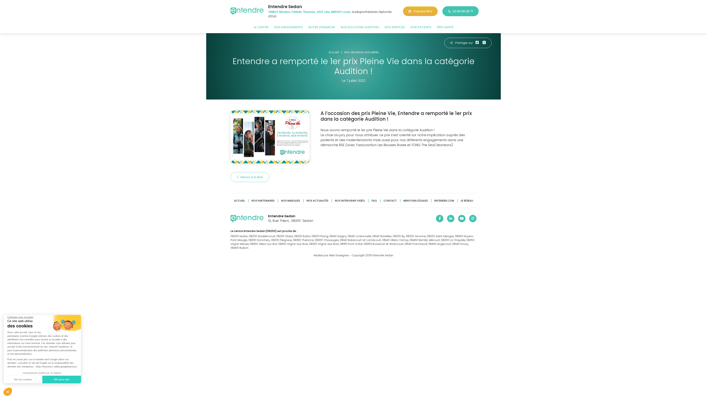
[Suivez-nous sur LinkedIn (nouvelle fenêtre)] (450, 218)
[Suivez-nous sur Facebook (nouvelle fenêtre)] (439, 218)
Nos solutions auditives (360, 27)
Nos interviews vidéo (350, 200)
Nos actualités (317, 200)
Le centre (261, 27)
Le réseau (467, 200)
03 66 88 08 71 (463, 11)
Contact (390, 200)
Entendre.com (444, 200)
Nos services (395, 27)
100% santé (445, 27)
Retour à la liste (251, 177)
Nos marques (290, 200)
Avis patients (420, 27)
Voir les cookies (23, 379)
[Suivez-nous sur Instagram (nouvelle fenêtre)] (472, 218)
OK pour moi (62, 379)
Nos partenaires (263, 200)
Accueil (239, 200)
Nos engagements (288, 27)
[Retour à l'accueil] (247, 11)
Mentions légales (415, 200)
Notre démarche (321, 27)
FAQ (374, 200)
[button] (7, 391)
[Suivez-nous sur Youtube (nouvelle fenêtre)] (461, 218)
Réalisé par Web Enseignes (331, 255)
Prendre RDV (423, 11)
